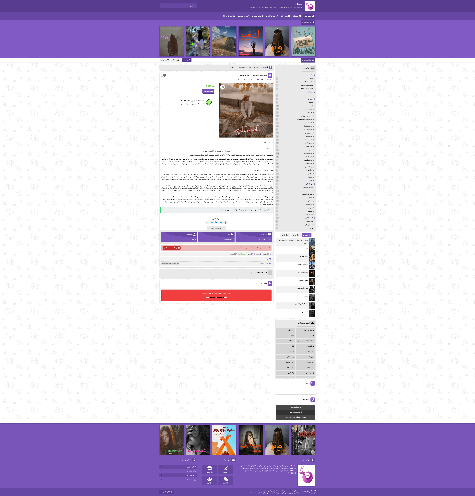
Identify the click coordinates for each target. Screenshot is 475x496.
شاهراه (306, 296)
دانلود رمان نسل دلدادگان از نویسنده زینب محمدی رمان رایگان (240, 210)
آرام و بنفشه (290, 362)
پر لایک (174, 60)
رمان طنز (309, 150)
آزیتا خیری (291, 373)
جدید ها (305, 235)
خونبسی (310, 102)
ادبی (312, 95)
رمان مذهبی (308, 160)
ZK (293, 346)
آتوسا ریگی (310, 352)
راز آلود (310, 112)
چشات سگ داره (303, 272)
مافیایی (309, 174)
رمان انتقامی (308, 123)
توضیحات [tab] (267, 143)
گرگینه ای (309, 170)
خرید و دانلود (208, 91)
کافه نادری (305, 312)
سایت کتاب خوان (295, 407)
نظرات (294, 235)
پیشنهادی (164, 60)
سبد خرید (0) (227, 16)
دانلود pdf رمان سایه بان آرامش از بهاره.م (253, 76)
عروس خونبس (303, 256)
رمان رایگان (309, 184)
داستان (310, 201)
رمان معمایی (236, 80)
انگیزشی (310, 99)
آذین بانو (311, 357)
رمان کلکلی (308, 157)
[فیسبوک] (225, 222)
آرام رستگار (290, 357)
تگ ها (283, 235)
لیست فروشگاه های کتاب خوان (295, 417)
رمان (260, 67)
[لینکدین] (216, 222)
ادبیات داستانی (307, 194)
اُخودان (265, 67)
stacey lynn (310, 346)
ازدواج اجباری (308, 109)
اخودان (288, 491)
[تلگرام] (212, 222)
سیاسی (310, 208)
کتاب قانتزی (309, 218)
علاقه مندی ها (256, 16)
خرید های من (191, 475)
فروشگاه (295, 16)
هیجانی (310, 180)
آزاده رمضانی (310, 373)
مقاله (311, 228)
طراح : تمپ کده (165, 492)
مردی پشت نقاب (302, 288)
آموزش (311, 78)
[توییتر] (221, 222)
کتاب (311, 191)
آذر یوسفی (291, 352)
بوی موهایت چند (302, 264)
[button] (222, 87)
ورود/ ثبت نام (191, 480)
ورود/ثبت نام (242, 16)
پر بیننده (185, 60)
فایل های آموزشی (307, 187)
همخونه (309, 177)
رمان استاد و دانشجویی (304, 119)
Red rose (291, 341)
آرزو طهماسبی (309, 368)
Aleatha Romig (309, 330)
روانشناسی (308, 167)
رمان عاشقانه (243, 80)
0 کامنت (232, 254)
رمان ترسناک (308, 140)
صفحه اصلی (307, 16)
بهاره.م (253, 273)
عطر (307, 248)
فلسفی (310, 211)
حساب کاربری (270, 16)
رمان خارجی (308, 143)
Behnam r (290, 330)
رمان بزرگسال (308, 126)
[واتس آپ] (207, 222)
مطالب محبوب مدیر (306, 85)
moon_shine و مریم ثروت (305, 341)
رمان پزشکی (308, 129)
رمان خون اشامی (307, 146)
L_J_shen (291, 336)
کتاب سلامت (309, 215)
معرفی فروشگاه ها (307, 89)
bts (313, 336)
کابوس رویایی (303, 280)
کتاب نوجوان (309, 225)
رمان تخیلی (308, 136)
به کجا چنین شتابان (301, 304)
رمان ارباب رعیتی (306, 116)
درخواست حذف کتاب (171, 248)
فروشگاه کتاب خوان (295, 412)
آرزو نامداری (290, 368)
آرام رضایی (311, 362)
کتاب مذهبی (309, 221)
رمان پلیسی (308, 133)
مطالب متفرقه (308, 82)
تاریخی (310, 197)
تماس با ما (284, 16)
